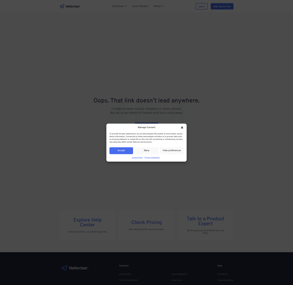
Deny (146, 150)
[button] (182, 127)
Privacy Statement (152, 157)
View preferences (172, 150)
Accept (121, 150)
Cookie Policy (137, 157)
